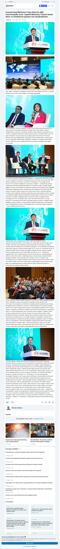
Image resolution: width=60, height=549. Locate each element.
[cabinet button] (52, 6)
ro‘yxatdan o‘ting (38, 418)
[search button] (49, 6)
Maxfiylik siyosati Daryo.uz (28, 540)
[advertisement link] (43, 5)
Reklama (8, 20)
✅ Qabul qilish (29, 543)
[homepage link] (9, 6)
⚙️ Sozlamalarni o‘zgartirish (29, 546)
